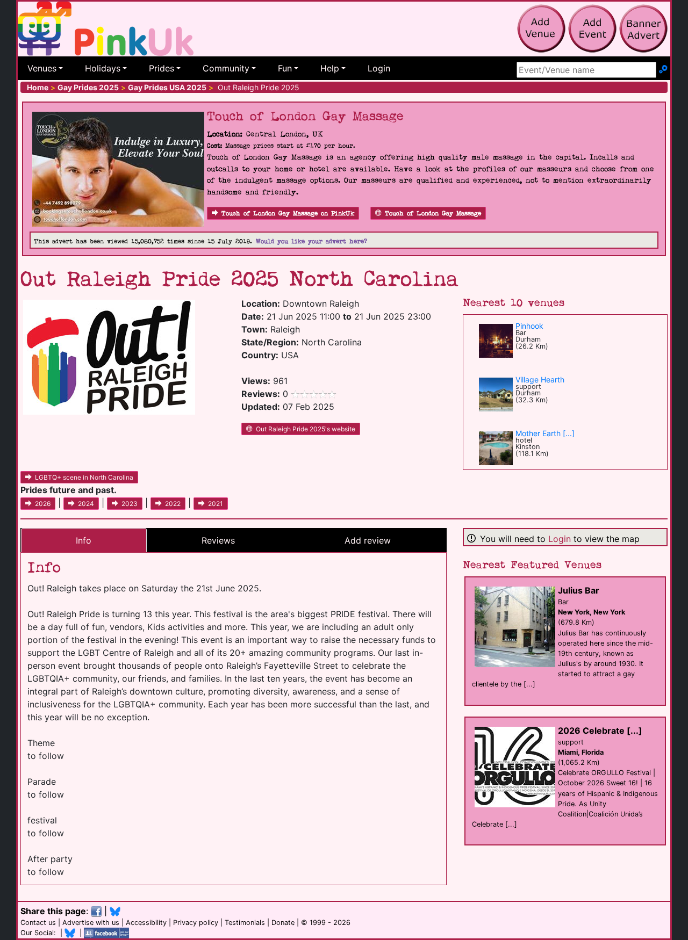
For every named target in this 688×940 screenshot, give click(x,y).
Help (329, 68)
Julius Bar (578, 590)
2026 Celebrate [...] (600, 730)
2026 (43, 504)
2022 (173, 504)
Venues (41, 68)
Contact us (38, 923)
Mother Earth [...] (545, 433)
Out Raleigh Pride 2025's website (305, 429)
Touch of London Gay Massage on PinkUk (287, 213)
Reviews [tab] (218, 540)
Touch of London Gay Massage (433, 213)
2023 (129, 504)
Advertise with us (90, 923)
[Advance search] (663, 69)
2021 (215, 504)
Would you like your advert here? (311, 241)
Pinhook (529, 325)
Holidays (102, 68)
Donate (283, 923)
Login (379, 68)
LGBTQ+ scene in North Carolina (84, 477)
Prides (161, 68)
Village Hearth (539, 379)
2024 (86, 504)
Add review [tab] (368, 540)
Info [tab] (83, 540)
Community (226, 68)
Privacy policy (195, 923)
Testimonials (245, 923)
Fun (285, 68)
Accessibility (146, 923)
